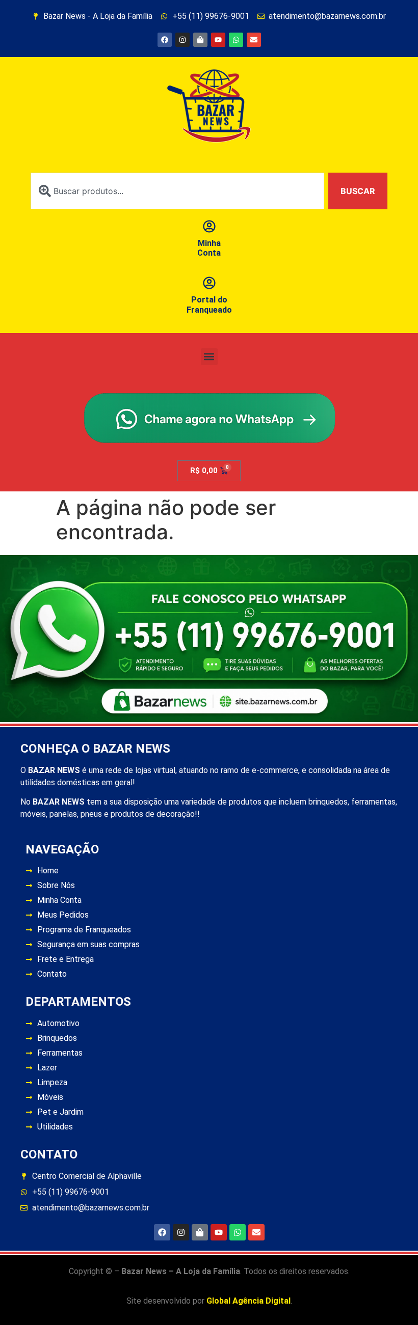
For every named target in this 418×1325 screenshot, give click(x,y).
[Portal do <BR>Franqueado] (209, 283)
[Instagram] (182, 40)
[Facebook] (165, 40)
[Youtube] (218, 40)
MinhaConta (209, 248)
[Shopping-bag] (200, 40)
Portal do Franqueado (209, 304)
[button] (209, 356)
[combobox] (177, 191)
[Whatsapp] (236, 40)
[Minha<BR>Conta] (209, 226)
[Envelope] (254, 40)
